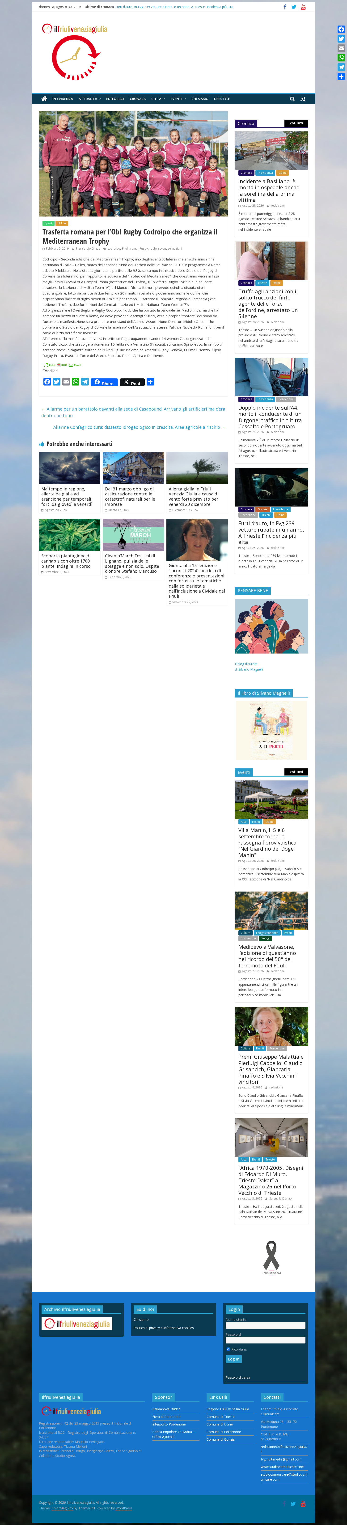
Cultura (245, 933)
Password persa (238, 1377)
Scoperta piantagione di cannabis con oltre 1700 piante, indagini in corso (66, 561)
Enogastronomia (267, 933)
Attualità (88, 98)
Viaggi (266, 938)
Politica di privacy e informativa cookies (164, 1328)
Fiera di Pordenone (166, 1416)
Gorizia (262, 509)
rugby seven (158, 249)
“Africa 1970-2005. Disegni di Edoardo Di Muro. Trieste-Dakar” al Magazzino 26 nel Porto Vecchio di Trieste (270, 1180)
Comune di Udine (220, 1424)
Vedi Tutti (296, 123)
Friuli (125, 249)
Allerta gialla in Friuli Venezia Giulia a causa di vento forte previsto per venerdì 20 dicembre (193, 496)
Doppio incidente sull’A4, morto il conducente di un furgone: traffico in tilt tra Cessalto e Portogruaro (270, 417)
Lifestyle (222, 98)
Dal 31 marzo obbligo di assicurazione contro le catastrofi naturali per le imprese (130, 496)
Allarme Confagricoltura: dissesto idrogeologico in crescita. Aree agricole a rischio (139, 427)
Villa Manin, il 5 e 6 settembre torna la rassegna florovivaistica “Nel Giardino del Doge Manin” (267, 842)
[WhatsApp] (341, 57)
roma (134, 249)
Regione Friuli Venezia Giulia (228, 1409)
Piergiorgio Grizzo (88, 249)
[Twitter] (341, 38)
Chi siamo (199, 98)
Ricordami (238, 1349)
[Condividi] (341, 76)
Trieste (262, 283)
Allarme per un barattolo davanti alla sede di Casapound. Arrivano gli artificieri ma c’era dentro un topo (133, 412)
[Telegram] (341, 67)
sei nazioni (175, 249)
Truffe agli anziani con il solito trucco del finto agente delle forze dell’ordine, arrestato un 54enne (268, 304)
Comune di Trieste (221, 1416)
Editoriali (115, 98)
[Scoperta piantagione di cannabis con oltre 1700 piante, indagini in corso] (69, 521)
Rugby (144, 249)
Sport (48, 223)
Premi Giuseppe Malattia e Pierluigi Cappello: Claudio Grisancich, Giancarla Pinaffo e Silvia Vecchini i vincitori (271, 1069)
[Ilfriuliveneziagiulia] (44, 99)
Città (156, 98)
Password (233, 1334)
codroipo (113, 249)
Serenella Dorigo (280, 1198)
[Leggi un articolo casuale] (303, 99)
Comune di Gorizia (221, 1439)
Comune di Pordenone (224, 1432)
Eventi (176, 98)
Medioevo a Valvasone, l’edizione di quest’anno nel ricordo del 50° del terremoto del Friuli (267, 956)
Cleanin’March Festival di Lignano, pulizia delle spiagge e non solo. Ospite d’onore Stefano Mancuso (132, 563)
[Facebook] (341, 29)
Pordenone (286, 399)
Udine (62, 223)
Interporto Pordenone (169, 1424)
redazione (278, 206)
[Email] (341, 48)
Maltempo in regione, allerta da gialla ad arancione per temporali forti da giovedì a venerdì (66, 496)
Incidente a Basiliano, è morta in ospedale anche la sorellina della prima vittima (268, 190)
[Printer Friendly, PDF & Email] (62, 365)
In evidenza (62, 98)
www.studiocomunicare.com (282, 1466)
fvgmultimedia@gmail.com (281, 1459)
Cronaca (138, 98)
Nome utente (236, 1319)
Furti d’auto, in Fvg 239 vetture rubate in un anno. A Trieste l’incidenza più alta (174, 6)
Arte (243, 822)
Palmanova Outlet (166, 1409)
